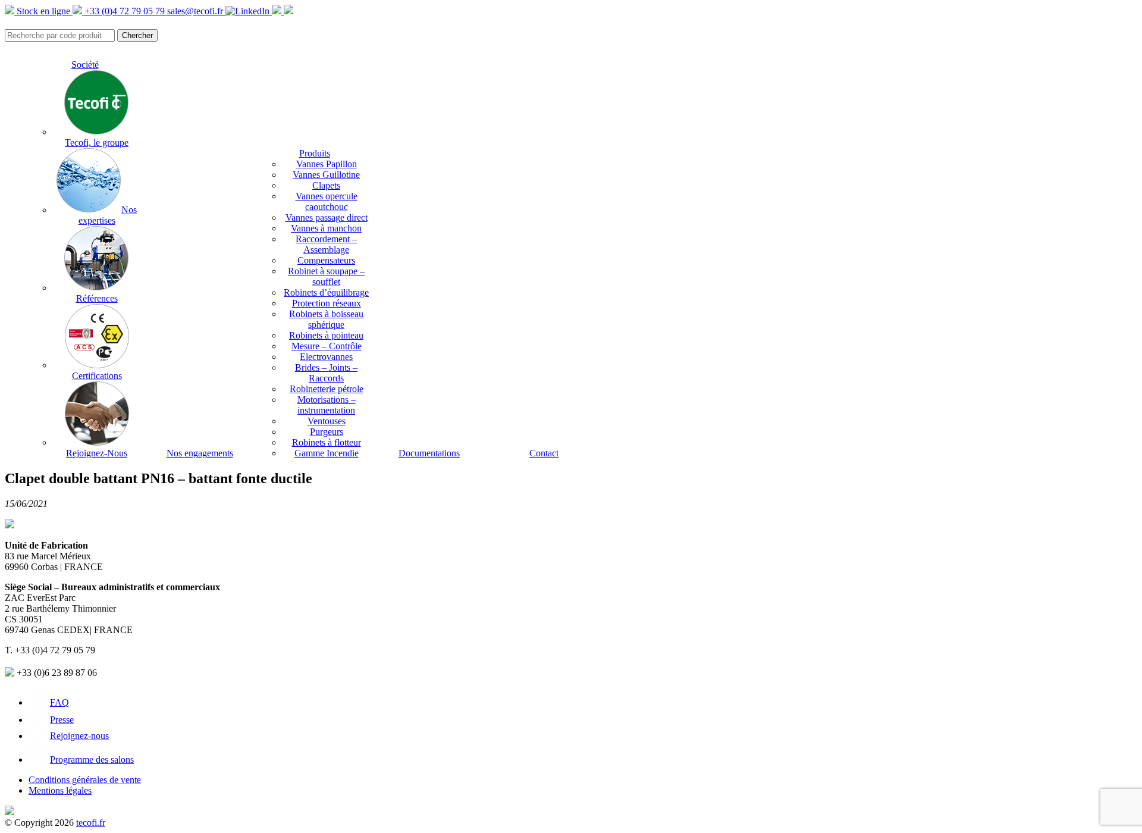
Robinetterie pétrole (326, 389)
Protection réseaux (326, 303)
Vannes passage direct (327, 217)
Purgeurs (326, 432)
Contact (544, 453)
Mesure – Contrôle (326, 346)
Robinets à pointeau (326, 335)
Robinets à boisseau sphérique (326, 319)
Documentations (429, 453)
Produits (314, 153)
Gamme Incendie (326, 453)
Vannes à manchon (326, 228)
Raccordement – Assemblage (326, 244)
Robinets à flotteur (326, 442)
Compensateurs (326, 260)
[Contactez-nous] (288, 11)
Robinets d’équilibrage (326, 292)
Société (85, 65)
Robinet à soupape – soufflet (326, 276)
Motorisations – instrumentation (326, 404)
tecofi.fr (90, 823)
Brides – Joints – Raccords (326, 372)
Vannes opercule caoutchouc (326, 201)
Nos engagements (200, 453)
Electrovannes (326, 357)
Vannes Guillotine (326, 175)
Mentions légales (60, 790)
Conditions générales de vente (85, 780)
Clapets (326, 185)
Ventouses (327, 421)
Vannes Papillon (326, 164)
